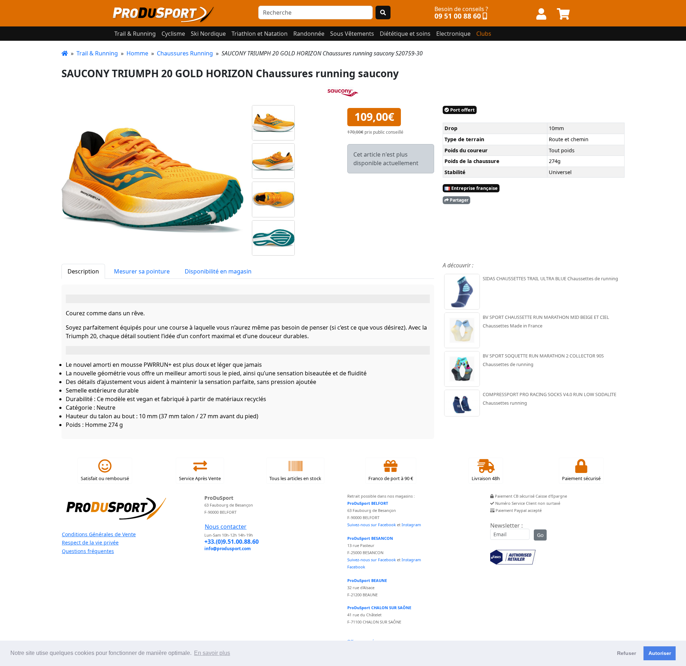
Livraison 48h (486, 478)
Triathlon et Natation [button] (260, 34)
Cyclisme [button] (173, 34)
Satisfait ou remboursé (105, 478)
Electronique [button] (453, 34)
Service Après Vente (200, 478)
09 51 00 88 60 (457, 16)
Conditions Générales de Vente (99, 534)
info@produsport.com (227, 549)
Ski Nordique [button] (208, 34)
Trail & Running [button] (135, 34)
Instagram (411, 524)
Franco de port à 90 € (390, 478)
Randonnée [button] (308, 34)
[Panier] (563, 14)
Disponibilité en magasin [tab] (218, 271)
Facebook (356, 566)
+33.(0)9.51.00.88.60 (231, 542)
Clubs (483, 34)
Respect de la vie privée (90, 542)
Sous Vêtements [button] (352, 34)
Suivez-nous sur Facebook (371, 524)
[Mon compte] (541, 14)
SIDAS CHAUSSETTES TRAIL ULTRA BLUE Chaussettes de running (550, 278)
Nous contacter (226, 527)
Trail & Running (97, 53)
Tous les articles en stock (295, 478)
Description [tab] (83, 271)
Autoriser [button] (659, 653)
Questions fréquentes (88, 551)
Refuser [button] (626, 653)
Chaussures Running (185, 53)
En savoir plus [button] (212, 653)
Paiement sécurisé (581, 478)
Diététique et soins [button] (405, 34)
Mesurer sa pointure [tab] (142, 271)
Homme (137, 53)
